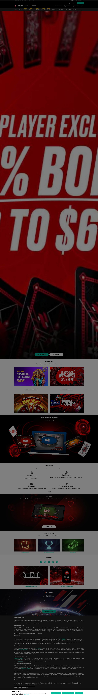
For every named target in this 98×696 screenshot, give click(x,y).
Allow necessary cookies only (67, 692)
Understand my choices (56, 692)
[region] (49, 693)
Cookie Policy (26, 694)
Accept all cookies (78, 692)
